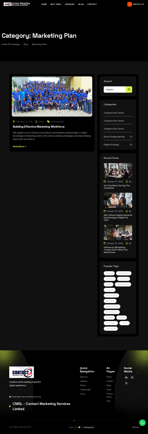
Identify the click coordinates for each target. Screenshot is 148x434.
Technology (111, 323)
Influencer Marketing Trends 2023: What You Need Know (116, 249)
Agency (109, 273)
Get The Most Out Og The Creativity (117, 186)
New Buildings (111, 312)
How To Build (111, 295)
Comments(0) (57, 121)
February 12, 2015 (23, 121)
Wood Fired (110, 328)
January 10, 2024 (114, 181)
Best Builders (124, 273)
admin (41, 121)
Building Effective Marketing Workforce (39, 126)
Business (109, 279)
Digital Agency (123, 284)
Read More (19, 146)
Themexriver (88, 427)
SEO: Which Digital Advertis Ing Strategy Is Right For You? (118, 217)
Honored (109, 290)
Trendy (124, 323)
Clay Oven (124, 279)
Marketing (110, 301)
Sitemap (135, 427)
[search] (129, 89)
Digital (108, 284)
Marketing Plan (112, 306)
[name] (126, 377)
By (129, 181)
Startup (122, 317)
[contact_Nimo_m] (17, 4)
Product (109, 317)
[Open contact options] (142, 422)
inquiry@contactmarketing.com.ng (26, 396)
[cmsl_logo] (21, 372)
